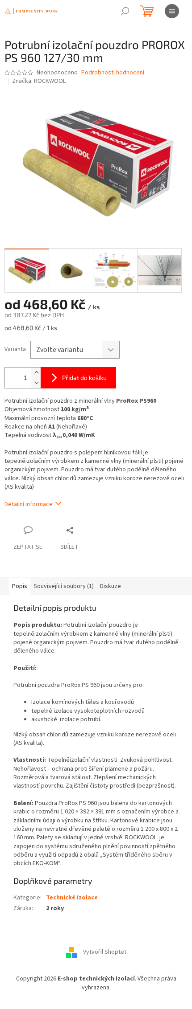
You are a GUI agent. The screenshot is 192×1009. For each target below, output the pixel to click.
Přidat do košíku (84, 377)
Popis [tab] (19, 586)
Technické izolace (72, 897)
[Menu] (172, 11)
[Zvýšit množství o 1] (36, 373)
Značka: (39, 81)
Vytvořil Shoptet (104, 952)
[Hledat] (125, 11)
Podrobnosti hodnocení (112, 73)
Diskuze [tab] (110, 586)
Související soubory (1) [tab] (63, 586)
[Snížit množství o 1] (36, 383)
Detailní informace (28, 504)
